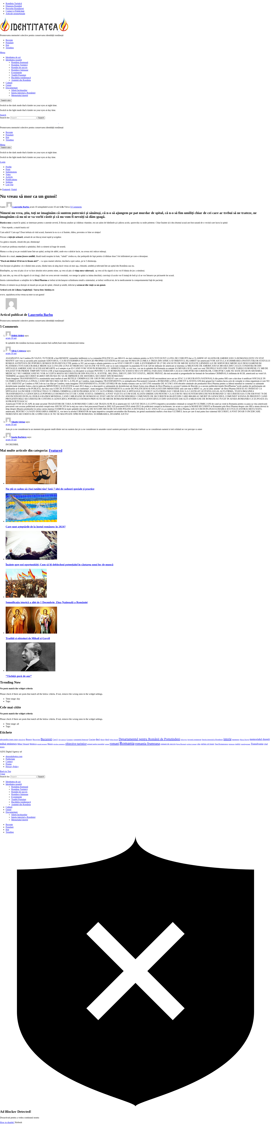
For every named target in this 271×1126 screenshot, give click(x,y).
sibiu (198, 744)
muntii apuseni (42, 744)
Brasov (29, 739)
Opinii (8, 85)
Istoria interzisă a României (23, 93)
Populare (10, 42)
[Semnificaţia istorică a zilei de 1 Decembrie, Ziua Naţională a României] (138, 583)
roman (107, 744)
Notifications (11, 179)
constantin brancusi (80, 740)
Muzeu (50, 744)
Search (41, 118)
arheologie (21, 739)
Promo (9, 764)
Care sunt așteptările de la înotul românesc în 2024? (36, 526)
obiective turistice (76, 743)
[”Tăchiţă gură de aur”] (138, 657)
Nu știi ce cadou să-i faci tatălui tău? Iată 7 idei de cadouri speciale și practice (50, 488)
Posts (8, 169)
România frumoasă (19, 62)
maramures (235, 740)
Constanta (69, 739)
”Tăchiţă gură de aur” (19, 676)
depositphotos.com (14, 756)
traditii (237, 744)
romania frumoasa (147, 743)
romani (114, 743)
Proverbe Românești (15, 8)
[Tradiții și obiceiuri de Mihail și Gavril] (138, 620)
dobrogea (184, 739)
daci (98, 739)
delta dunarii (114, 739)
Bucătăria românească (21, 77)
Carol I (55, 739)
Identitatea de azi (13, 57)
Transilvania (257, 743)
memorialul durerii (260, 739)
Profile (9, 167)
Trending (10, 48)
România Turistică (14, 3)
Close (2, 774)
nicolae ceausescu (59, 744)
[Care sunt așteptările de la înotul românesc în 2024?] (138, 508)
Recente (9, 40)
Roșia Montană (181, 744)
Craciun (92, 739)
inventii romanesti (194, 740)
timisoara (232, 744)
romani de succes (168, 744)
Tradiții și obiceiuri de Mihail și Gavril (28, 638)
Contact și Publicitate (15, 11)
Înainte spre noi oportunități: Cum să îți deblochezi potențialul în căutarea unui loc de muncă (59, 564)
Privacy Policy (12, 766)
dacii (107, 739)
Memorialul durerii (19, 95)
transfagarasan (245, 744)
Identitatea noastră (14, 60)
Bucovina (36, 740)
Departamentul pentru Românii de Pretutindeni (149, 739)
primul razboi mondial (95, 744)
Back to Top (5, 771)
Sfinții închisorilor (19, 90)
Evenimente (16, 72)
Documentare (12, 88)
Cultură (9, 82)
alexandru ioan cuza (9, 739)
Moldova (33, 744)
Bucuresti (46, 739)
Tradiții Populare (18, 75)
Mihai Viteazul (23, 744)
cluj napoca (62, 739)
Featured (55, 450)
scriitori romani (192, 744)
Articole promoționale (15, 13)
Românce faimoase (19, 70)
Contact (9, 761)
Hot (7, 45)
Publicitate (10, 759)
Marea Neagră (244, 739)
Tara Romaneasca (221, 744)
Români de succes (19, 67)
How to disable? (7, 1122)
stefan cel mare (207, 744)
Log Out (9, 184)
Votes (8, 174)
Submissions (11, 172)
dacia (102, 740)
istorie (227, 739)
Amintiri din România (21, 80)
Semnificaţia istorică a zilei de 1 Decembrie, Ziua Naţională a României (47, 602)
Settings (9, 182)
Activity (9, 177)
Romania (127, 743)
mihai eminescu (8, 743)
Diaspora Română (14, 6)
